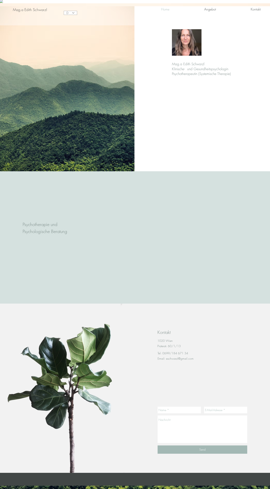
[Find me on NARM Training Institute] (1, 2)
